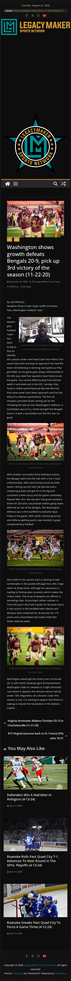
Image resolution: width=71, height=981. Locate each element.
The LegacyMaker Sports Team (46, 281)
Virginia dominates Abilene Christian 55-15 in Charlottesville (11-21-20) (35, 723)
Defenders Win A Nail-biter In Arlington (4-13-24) (29, 797)
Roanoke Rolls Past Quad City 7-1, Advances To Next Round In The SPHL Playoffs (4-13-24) (33, 860)
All (9, 239)
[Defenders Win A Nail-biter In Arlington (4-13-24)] (35, 758)
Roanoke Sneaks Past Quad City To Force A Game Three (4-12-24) (33, 924)
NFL (16, 239)
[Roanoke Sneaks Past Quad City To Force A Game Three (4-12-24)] (35, 886)
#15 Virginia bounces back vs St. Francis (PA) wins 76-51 (35, 736)
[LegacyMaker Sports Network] (35, 21)
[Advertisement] (35, 72)
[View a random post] (63, 184)
